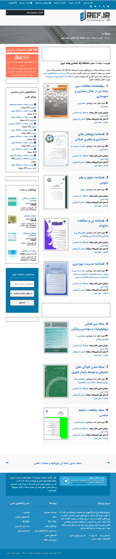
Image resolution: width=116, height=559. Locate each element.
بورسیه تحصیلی (50, 512)
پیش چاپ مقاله (50, 540)
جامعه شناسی (95, 236)
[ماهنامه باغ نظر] (12, 219)
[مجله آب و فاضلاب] (12, 254)
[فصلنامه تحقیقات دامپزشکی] (12, 236)
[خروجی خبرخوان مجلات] (104, 7)
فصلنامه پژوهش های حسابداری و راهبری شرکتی (91, 137)
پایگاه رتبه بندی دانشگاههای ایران (56, 73)
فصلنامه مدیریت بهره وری (88, 264)
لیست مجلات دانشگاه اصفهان (21, 136)
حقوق (82, 189)
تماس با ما (104, 535)
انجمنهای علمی (50, 535)
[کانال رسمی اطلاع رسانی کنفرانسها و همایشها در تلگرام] (83, 481)
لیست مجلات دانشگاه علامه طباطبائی (23, 119)
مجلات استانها (59, 3)
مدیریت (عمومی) (96, 274)
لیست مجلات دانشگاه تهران (22, 111)
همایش (26, 512)
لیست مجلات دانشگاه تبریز (22, 149)
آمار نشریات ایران (20, 50)
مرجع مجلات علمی (13, 553)
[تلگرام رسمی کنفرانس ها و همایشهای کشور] (108, 7)
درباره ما (92, 535)
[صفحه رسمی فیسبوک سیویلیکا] (99, 7)
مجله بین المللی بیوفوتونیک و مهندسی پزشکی (89, 326)
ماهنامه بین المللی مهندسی (29, 199)
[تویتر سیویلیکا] (95, 7)
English (12, 3)
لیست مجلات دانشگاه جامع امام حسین (23, 166)
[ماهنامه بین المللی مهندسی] (12, 201)
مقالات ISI (52, 521)
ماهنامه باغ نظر (30, 216)
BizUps (26, 521)
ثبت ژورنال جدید (76, 535)
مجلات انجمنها (25, 3)
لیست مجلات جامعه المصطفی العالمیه (22, 106)
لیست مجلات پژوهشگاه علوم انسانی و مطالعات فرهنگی (23, 157)
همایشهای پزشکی (22, 517)
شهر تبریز (97, 122)
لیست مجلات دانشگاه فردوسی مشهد (22, 125)
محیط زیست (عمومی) (87, 382)
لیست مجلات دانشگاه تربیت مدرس (23, 131)
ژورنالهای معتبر (50, 526)
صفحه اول (87, 3)
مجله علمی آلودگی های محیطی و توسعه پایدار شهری (90, 370)
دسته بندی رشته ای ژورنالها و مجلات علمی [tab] (58, 463)
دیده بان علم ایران (22, 526)
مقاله (54, 517)
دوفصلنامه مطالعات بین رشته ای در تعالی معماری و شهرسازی (91, 91)
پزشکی (98, 339)
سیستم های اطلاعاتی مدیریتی (87, 277)
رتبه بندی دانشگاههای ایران (45, 531)
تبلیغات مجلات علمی (100, 539)
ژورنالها (107, 38)
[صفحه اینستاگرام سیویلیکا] (91, 7)
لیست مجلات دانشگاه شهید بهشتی (23, 144)
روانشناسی (84, 236)
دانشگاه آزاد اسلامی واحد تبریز (62, 76)
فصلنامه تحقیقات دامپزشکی (29, 234)
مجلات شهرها (74, 3)
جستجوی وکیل (24, 531)
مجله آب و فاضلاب (28, 251)
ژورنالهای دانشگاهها (42, 3)
